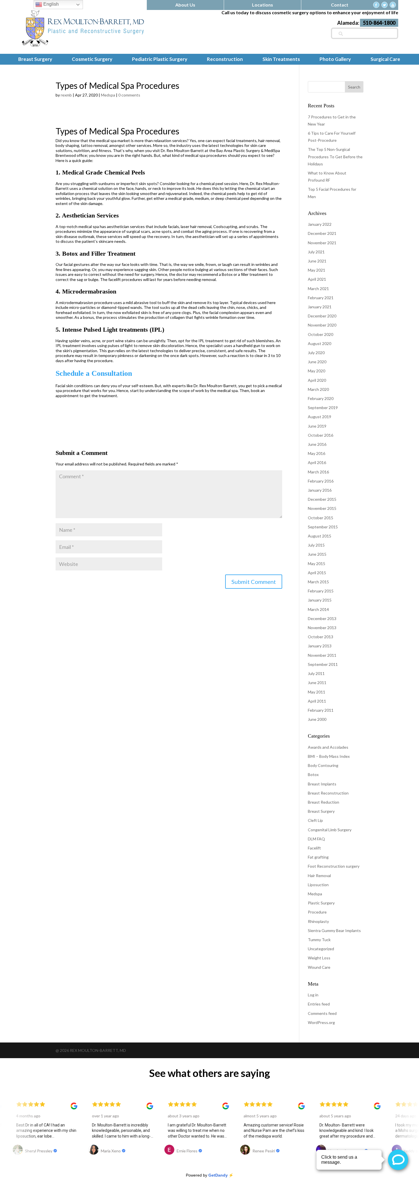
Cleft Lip (315, 820)
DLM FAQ (316, 838)
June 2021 (317, 260)
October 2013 (320, 636)
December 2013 (322, 618)
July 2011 (316, 673)
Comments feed (322, 1013)
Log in (313, 994)
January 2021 (319, 306)
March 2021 (318, 288)
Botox (313, 774)
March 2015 (318, 581)
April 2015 (317, 572)
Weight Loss (319, 957)
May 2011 (316, 691)
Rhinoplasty (318, 921)
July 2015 (316, 545)
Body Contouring (323, 765)
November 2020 (322, 325)
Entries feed (319, 1003)
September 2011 (323, 664)
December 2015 (322, 499)
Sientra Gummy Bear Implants (334, 930)
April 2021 (317, 279)
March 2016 (318, 471)
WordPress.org (321, 1022)
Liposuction (318, 884)
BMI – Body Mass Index (329, 756)
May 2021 (316, 270)
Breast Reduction (323, 802)
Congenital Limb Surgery (329, 829)
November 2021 (322, 242)
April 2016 (317, 462)
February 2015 (320, 590)
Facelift (314, 847)
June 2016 (317, 444)
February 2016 (320, 481)
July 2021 (316, 251)
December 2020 (322, 315)
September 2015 (323, 526)
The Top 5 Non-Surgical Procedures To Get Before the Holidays (335, 156)
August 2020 (319, 343)
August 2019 (319, 416)
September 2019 (323, 407)
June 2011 (317, 682)
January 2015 (319, 600)
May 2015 (316, 563)
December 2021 (322, 233)
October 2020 (320, 334)
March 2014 (318, 609)
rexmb (66, 95)
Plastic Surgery (321, 902)
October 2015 (320, 517)
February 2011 (320, 710)
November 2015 (322, 508)
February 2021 (320, 297)
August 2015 (319, 535)
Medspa (108, 95)
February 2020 (320, 398)
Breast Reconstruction (328, 793)
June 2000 (317, 719)
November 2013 (322, 627)
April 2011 (317, 701)
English (50, 4)
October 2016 (320, 435)
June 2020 (317, 361)
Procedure (317, 912)
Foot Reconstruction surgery (333, 866)
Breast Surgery (321, 811)
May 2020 (316, 370)
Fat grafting (318, 857)
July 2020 (316, 352)
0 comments (129, 95)
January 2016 (319, 490)
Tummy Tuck (319, 939)
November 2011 (322, 655)
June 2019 (317, 426)
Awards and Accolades (328, 747)
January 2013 (319, 645)
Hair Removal (319, 875)
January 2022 (319, 224)
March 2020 (318, 389)
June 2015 (317, 554)
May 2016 (316, 453)
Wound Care (319, 967)
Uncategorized (321, 948)
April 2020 (317, 380)
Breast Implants (322, 783)
